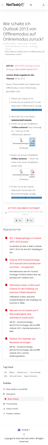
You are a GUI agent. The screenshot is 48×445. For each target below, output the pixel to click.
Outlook (8, 49)
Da (20, 220)
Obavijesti (10, 394)
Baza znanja (23, 43)
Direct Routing (35, 372)
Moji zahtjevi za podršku (17, 389)
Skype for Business (30, 376)
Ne (31, 220)
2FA (5, 372)
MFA (5, 376)
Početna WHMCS (9, 43)
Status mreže (12, 408)
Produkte (33, 43)
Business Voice (22, 372)
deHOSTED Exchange (24, 65)
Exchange (34, 46)
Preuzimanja (11, 403)
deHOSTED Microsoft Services (16, 46)
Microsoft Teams (16, 376)
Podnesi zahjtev (13, 413)
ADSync (12, 372)
